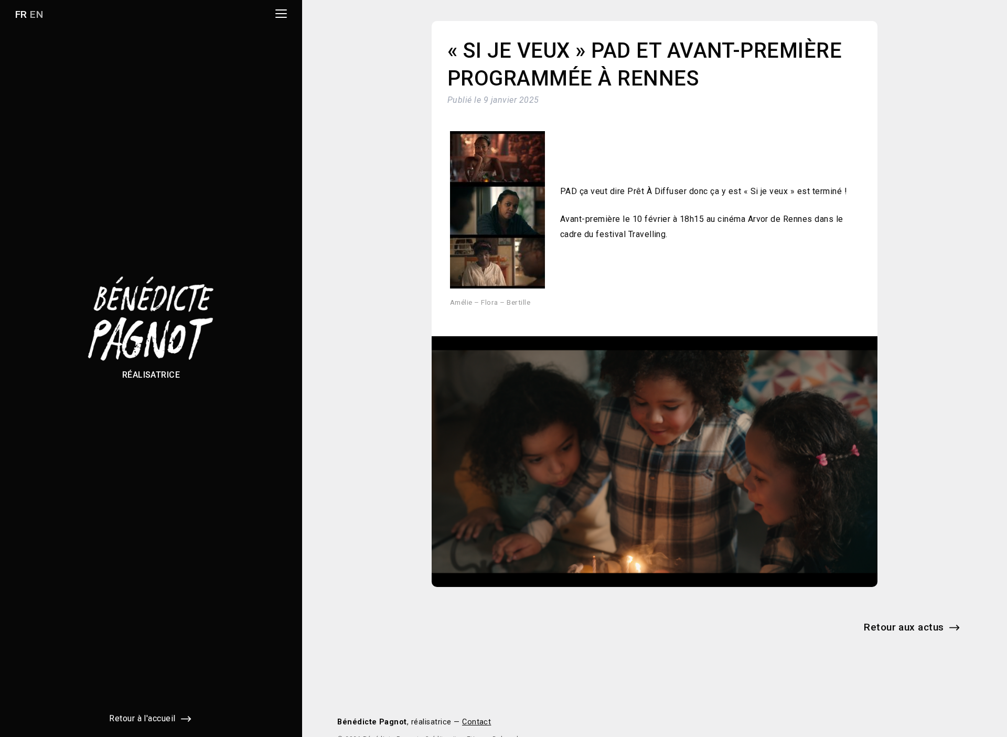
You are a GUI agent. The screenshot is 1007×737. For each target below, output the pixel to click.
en (36, 14)
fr (21, 14)
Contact (476, 722)
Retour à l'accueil (142, 718)
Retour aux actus (904, 627)
